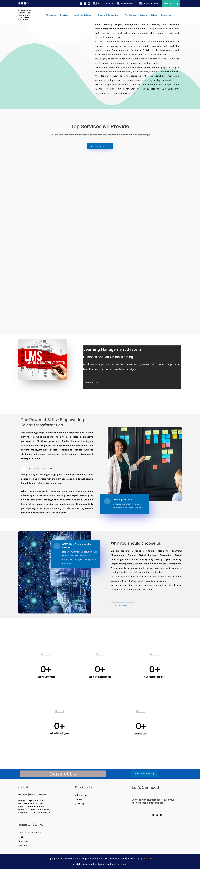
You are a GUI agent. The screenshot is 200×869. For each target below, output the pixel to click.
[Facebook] (81, 3)
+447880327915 (128, 3)
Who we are (51, 15)
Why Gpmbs (130, 15)
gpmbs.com (146, 858)
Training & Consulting (108, 15)
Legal (21, 836)
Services (64, 15)
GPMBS (23, 3)
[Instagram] (85, 3)
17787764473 (42, 812)
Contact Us (166, 15)
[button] (100, 146)
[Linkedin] (89, 3)
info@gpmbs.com (34, 800)
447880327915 (34, 803)
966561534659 (36, 806)
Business (23, 841)
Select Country (171, 3)
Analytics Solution (83, 15)
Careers (143, 15)
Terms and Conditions (29, 832)
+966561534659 (151, 3)
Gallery (154, 15)
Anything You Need (123, 499)
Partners (22, 845)
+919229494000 (105, 3)
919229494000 (40, 809)
